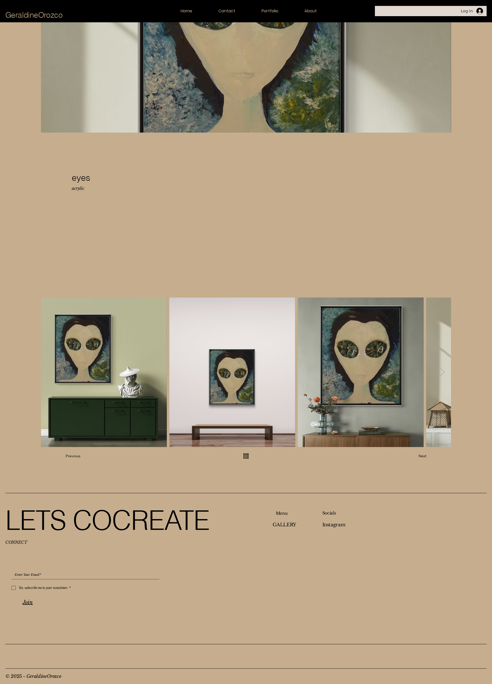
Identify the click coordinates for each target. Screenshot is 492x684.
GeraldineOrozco (34, 15)
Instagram (333, 525)
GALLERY (284, 525)
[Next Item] (442, 372)
